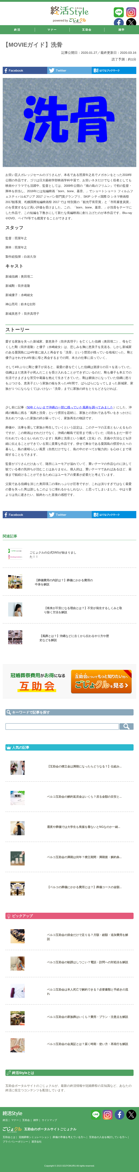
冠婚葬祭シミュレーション (34, 1137)
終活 (5, 1120)
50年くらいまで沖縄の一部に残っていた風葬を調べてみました (70, 407)
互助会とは (9, 1137)
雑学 (35, 1120)
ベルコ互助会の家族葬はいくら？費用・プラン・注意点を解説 (87, 1016)
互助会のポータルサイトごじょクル (50, 1129)
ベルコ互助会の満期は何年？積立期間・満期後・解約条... (84, 857)
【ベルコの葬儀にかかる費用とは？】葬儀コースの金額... (84, 887)
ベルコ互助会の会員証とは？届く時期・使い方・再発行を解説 (87, 1044)
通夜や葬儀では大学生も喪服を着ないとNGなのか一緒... (83, 826)
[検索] (126, 726)
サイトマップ (49, 1120)
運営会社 (36, 1141)
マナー (15, 1120)
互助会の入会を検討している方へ (108, 1137)
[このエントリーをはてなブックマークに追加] (114, 70)
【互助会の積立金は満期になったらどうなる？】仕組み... (84, 766)
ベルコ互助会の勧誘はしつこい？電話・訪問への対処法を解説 (87, 962)
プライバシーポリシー (15, 1141)
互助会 (26, 1120)
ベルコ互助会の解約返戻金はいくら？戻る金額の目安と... (84, 796)
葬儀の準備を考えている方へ (69, 1137)
